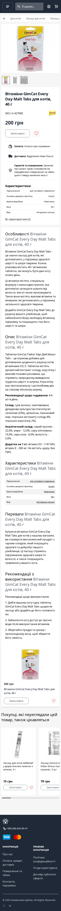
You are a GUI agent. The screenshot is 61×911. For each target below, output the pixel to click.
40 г (52, 496)
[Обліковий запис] (48, 6)
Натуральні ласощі (45, 502)
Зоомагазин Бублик (22, 900)
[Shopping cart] (56, 6)
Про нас (8, 854)
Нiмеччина (49, 491)
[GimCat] (52, 113)
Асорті (51, 486)
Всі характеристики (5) (17, 219)
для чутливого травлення (42, 481)
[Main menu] (8, 6)
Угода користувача (45, 868)
